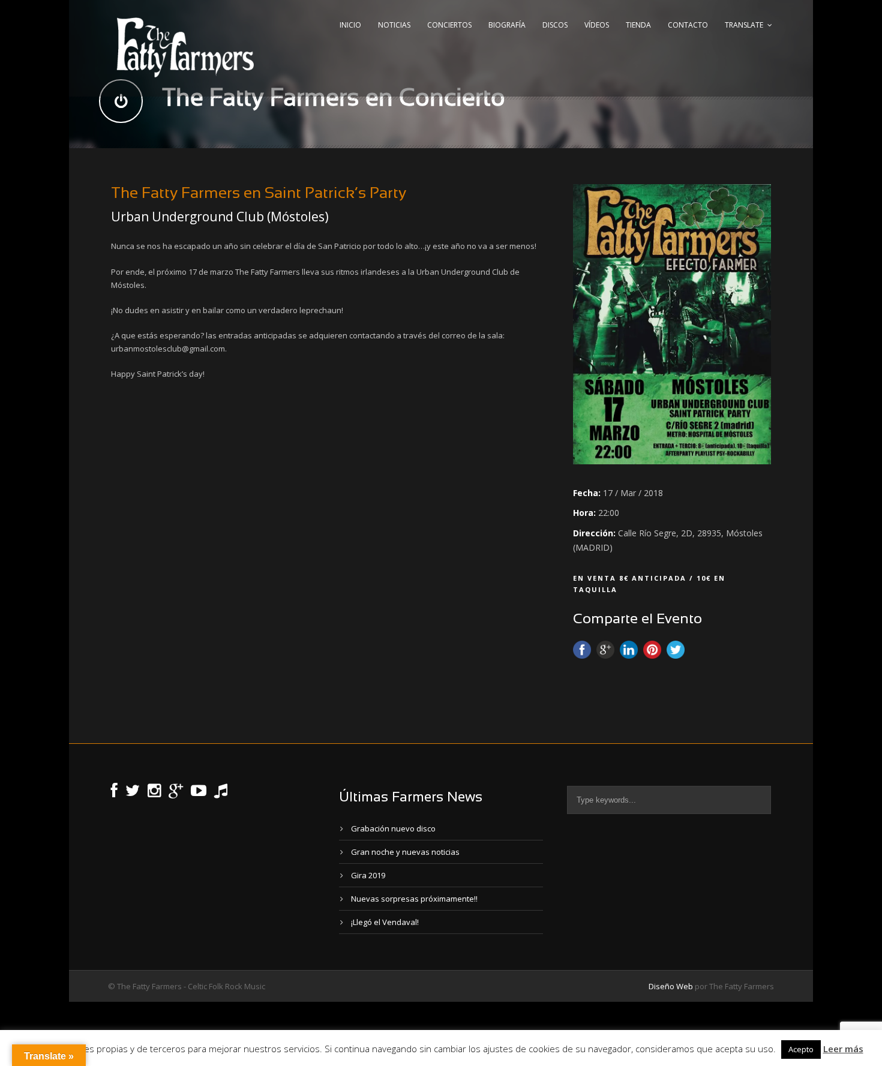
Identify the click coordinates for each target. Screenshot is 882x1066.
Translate (744, 25)
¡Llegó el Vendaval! (385, 922)
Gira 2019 (368, 875)
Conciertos (449, 25)
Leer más (843, 1049)
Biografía (507, 25)
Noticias (394, 25)
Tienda (638, 25)
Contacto (688, 25)
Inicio (350, 25)
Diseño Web (671, 986)
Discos (555, 25)
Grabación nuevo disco (393, 828)
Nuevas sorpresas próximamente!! (414, 898)
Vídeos (596, 25)
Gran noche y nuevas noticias (405, 851)
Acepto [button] (801, 1049)
